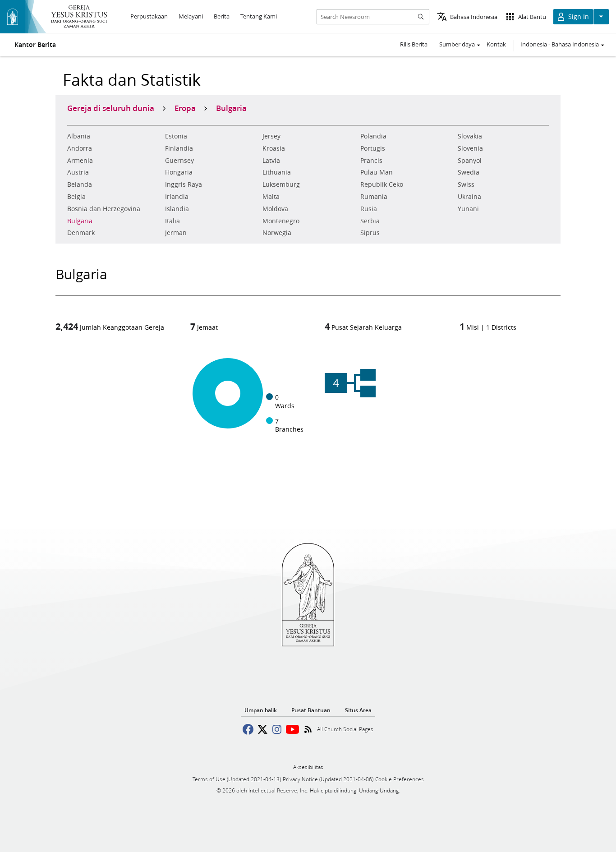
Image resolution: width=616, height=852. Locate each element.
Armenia (80, 160)
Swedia (468, 172)
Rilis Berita (414, 44)
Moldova (275, 208)
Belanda (79, 184)
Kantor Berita (35, 44)
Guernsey (179, 160)
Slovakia (470, 136)
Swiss (466, 184)
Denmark (81, 232)
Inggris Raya (183, 184)
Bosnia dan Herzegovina (103, 208)
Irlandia (176, 196)
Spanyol (470, 160)
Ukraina (469, 196)
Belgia (76, 196)
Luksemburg (281, 184)
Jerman (176, 232)
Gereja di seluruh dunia (110, 107)
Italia (172, 221)
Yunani (468, 208)
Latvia (271, 160)
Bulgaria (79, 221)
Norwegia (276, 232)
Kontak (496, 44)
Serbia (370, 221)
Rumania (373, 196)
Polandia (373, 136)
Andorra (79, 148)
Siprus (370, 232)
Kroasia (273, 148)
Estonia (176, 136)
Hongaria (179, 172)
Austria (78, 172)
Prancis (371, 160)
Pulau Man (376, 172)
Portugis (372, 148)
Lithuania (276, 172)
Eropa (185, 107)
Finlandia (179, 148)
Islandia (177, 208)
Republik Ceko (381, 184)
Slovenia (470, 148)
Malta (271, 196)
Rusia (368, 208)
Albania (78, 136)
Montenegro (280, 221)
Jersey (271, 136)
